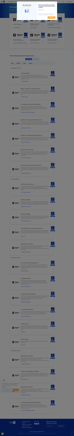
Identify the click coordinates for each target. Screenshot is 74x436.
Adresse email (40, 9)
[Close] (55, 2)
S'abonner (51, 17)
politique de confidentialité (49, 14)
